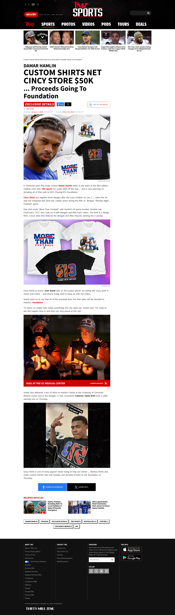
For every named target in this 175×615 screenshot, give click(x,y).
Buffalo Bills (90, 521)
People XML (29, 592)
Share (54, 487)
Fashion (44, 521)
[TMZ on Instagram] (38, 4)
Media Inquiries (62, 561)
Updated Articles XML (33, 575)
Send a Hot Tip (62, 551)
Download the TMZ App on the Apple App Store (131, 549)
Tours (123, 24)
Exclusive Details (59, 521)
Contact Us (61, 548)
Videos (88, 24)
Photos (68, 24)
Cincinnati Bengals (63, 526)
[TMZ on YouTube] (101, 571)
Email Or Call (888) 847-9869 (51, 15)
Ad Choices (29, 558)
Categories (29, 578)
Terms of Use (30, 555)
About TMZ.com (31, 548)
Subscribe (112, 559)
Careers (60, 555)
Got (31, 14)
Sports (48, 24)
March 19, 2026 (68, 112)
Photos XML (29, 595)
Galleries (28, 585)
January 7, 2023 (37, 112)
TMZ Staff (30, 109)
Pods (106, 24)
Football (104, 521)
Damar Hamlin (31, 521)
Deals (141, 24)
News (29, 24)
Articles (28, 565)
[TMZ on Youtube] (33, 4)
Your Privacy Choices (38, 561)
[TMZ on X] (29, 4)
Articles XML (30, 568)
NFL (76, 526)
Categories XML (31, 582)
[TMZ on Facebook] (26, 4)
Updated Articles (31, 572)
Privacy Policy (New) (32, 551)
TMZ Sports (47, 188)
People (27, 588)
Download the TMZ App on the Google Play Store (131, 558)
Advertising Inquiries (64, 558)
